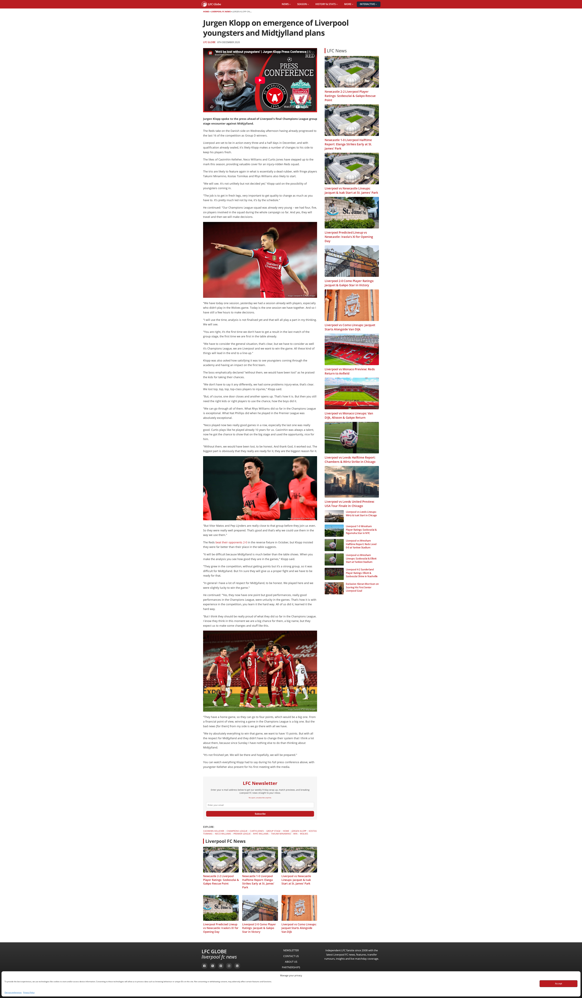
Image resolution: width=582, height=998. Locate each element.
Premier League (242, 833)
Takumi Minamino (281, 833)
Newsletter (291, 950)
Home (206, 11)
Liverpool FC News (221, 11)
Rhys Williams (261, 833)
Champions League (237, 830)
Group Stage (273, 830)
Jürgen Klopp (299, 830)
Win (295, 833)
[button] (286, 4)
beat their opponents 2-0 (231, 542)
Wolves (304, 833)
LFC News (337, 51)
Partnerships (291, 967)
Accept (558, 983)
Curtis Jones (257, 830)
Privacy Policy (29, 992)
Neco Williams (223, 833)
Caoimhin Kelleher (213, 830)
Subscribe (260, 813)
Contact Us (291, 956)
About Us (291, 961)
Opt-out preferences (13, 992)
